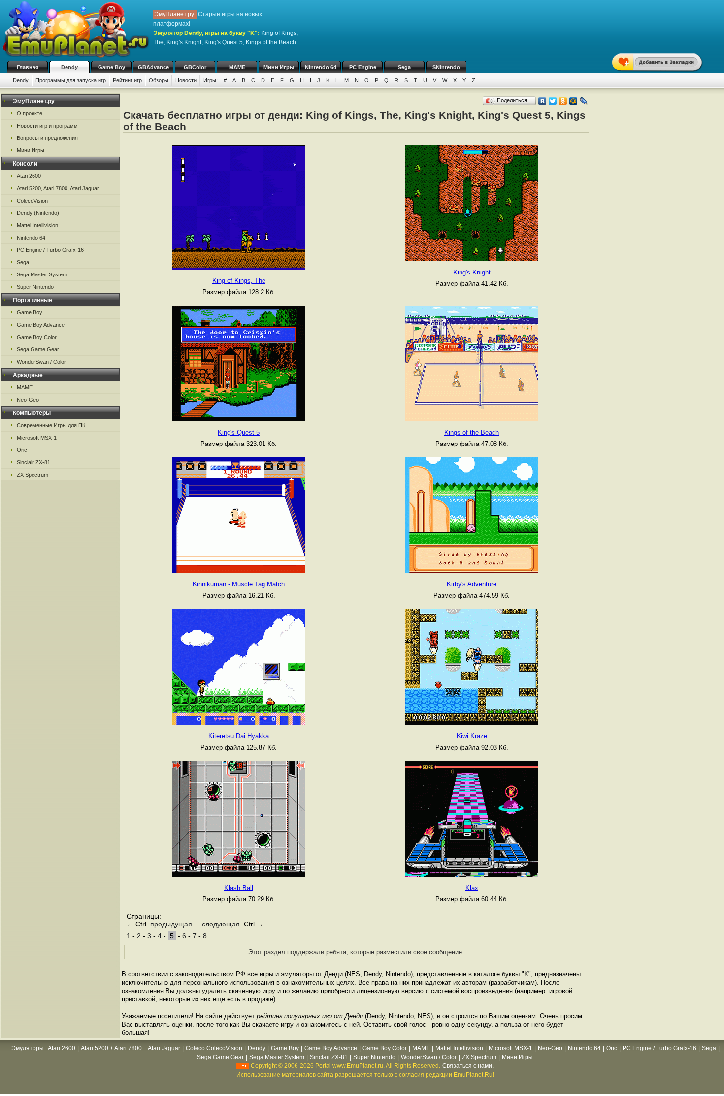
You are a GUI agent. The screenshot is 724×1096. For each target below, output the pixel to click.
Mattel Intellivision (37, 225)
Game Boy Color (37, 337)
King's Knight (472, 272)
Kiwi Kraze (472, 736)
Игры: (210, 80)
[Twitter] (553, 101)
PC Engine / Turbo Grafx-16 (50, 250)
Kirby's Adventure (471, 584)
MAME (237, 67)
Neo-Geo (28, 400)
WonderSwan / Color (41, 362)
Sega (404, 67)
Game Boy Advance (41, 325)
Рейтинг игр (127, 80)
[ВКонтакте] (542, 101)
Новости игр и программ (47, 126)
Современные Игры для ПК (51, 425)
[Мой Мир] (573, 101)
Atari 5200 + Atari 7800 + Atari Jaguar (130, 1048)
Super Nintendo (35, 287)
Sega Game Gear (38, 349)
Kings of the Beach (471, 432)
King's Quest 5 (239, 432)
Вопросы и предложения (47, 138)
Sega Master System (42, 274)
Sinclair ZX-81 (33, 462)
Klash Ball (238, 887)
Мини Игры (278, 67)
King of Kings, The (238, 280)
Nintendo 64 (320, 67)
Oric (22, 450)
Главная (27, 67)
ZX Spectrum (32, 475)
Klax (471, 887)
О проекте (29, 113)
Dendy (69, 67)
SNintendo (446, 67)
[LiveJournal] (584, 101)
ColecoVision (32, 201)
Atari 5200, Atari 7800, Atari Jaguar (58, 188)
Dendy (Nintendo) (38, 213)
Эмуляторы (27, 1048)
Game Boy (111, 67)
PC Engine (362, 67)
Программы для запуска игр (70, 80)
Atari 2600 (29, 176)
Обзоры (158, 80)
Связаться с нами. (468, 1065)
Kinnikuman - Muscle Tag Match (239, 584)
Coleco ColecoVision (214, 1048)
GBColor (195, 67)
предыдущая (171, 924)
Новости (186, 80)
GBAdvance (153, 67)
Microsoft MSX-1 (37, 438)
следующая (221, 924)
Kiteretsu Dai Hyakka (238, 736)
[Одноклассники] (563, 101)
